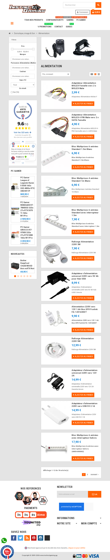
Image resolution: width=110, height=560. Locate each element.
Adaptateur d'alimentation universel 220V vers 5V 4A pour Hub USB (85, 276)
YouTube (33, 538)
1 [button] (15, 276)
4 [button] (24, 276)
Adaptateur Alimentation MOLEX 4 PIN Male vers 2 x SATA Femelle (85, 117)
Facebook (13, 538)
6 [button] (30, 276)
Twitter (20, 538)
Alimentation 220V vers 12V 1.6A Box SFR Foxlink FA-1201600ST (85, 309)
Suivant (95, 475)
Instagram (40, 538)
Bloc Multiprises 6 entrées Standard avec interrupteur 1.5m (85, 213)
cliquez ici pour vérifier (76, 548)
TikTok (47, 538)
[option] (23, 266)
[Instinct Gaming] (27, 8)
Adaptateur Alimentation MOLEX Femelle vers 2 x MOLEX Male (84, 86)
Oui (16, 92)
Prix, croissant (47, 74)
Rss (27, 538)
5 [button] (27, 276)
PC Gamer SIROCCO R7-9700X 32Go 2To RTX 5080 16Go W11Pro (26, 232)
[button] (23, 40)
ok (95, 494)
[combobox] (21, 59)
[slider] (12, 49)
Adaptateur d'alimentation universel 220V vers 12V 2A (84, 373)
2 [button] (18, 276)
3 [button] (21, 276)
